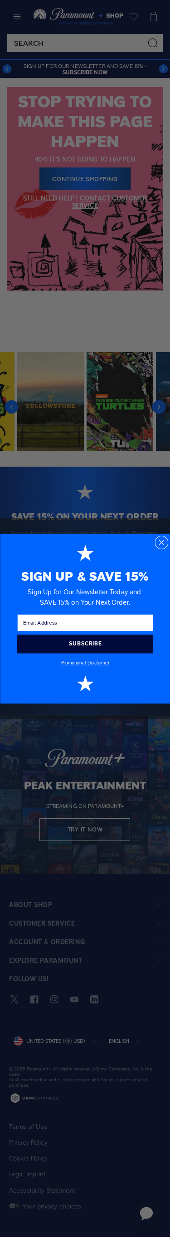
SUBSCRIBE (85, 643)
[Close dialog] (161, 542)
